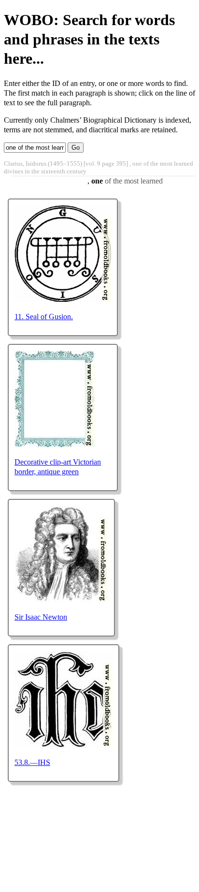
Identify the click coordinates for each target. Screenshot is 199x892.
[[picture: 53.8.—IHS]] (63, 745)
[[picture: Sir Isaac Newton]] (61, 599)
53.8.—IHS (32, 762)
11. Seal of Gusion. (43, 316)
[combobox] (35, 147)
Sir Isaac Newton (40, 617)
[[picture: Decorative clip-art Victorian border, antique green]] (54, 444)
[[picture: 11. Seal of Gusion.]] (62, 299)
